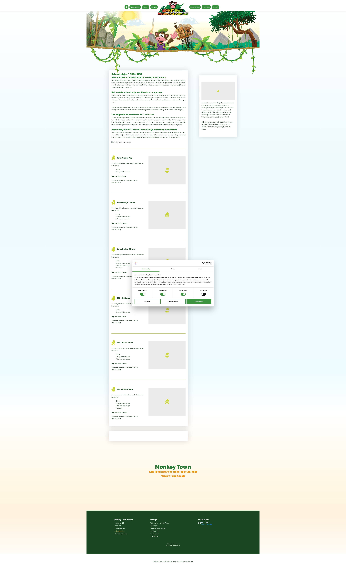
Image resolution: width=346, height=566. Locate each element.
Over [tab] (200, 269)
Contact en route (120, 534)
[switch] (162, 294)
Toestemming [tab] (146, 269)
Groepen (154, 7)
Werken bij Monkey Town (159, 523)
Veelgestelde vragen (158, 528)
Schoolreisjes (119, 531)
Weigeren (147, 301)
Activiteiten (206, 7)
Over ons (215, 7)
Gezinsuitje (154, 534)
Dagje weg (154, 531)
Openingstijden (135, 7)
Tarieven (145, 7)
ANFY (174, 561)
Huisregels (154, 526)
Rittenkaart (154, 537)
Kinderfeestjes (195, 7)
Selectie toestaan (173, 301)
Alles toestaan (198, 301)
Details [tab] (173, 269)
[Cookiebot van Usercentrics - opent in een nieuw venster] (204, 263)
